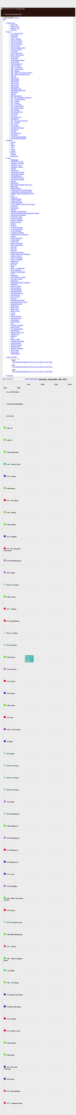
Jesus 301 (14, 250)
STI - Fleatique (15, 122)
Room (9, 32)
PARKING (14, 284)
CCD (12, 195)
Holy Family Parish (20, 8)
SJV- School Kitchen (17, 106)
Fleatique (13, 225)
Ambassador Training (17, 172)
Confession (14, 206)
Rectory (13, 153)
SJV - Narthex (15, 103)
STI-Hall (13, 131)
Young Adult (15, 350)
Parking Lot (14, 156)
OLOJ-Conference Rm (18, 48)
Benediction (14, 183)
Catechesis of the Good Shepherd (21, 190)
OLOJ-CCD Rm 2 (16, 42)
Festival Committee (17, 220)
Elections (13, 209)
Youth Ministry (15, 354)
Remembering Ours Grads (19, 302)
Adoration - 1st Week (17, 163)
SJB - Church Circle (17, 69)
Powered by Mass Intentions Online (13, 14)
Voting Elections (16, 343)
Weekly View (11, 23)
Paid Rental (14, 281)
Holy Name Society (17, 245)
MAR (20, 362)
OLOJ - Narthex (16, 39)
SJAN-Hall (14, 58)
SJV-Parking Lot (16, 117)
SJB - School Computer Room (20, 74)
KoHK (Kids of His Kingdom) (20, 254)
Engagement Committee (18, 215)
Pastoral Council (16, 286)
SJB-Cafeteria (15, 80)
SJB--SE (13, 76)
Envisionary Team (16, 217)
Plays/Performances (17, 293)
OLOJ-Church (15, 46)
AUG (37, 362)
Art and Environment (17, 179)
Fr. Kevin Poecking (17, 229)
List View (14, 30)
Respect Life (15, 306)
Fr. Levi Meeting (16, 231)
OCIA (13, 274)
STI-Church (14, 129)
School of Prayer (16, 316)
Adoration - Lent (16, 165)
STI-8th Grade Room (17, 128)
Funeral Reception (16, 238)
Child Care (14, 197)
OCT (44, 362)
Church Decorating (17, 202)
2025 (18, 359)
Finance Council (16, 222)
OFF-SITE (14, 37)
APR (23, 362)
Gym (12, 147)
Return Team (15, 307)
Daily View (14, 24)
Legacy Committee (17, 259)
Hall (12, 144)
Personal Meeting (16, 290)
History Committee (17, 243)
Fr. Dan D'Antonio (16, 227)
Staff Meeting (15, 330)
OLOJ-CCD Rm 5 (16, 44)
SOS (12, 323)
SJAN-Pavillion (16, 65)
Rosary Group (15, 311)
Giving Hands (15, 240)
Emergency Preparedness (18, 211)
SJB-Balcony (15, 78)
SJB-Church (14, 81)
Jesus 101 (14, 247)
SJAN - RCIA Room (17, 55)
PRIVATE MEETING (18, 300)
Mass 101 (14, 265)
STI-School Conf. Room (18, 137)
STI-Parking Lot (16, 133)
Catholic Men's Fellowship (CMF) (21, 192)
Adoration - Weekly (17, 167)
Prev (4, 379)
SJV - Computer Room (18, 99)
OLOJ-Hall (14, 51)
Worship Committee (17, 348)
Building (9, 140)
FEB (16, 362)
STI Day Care (15, 334)
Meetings (17, 17)
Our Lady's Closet (16, 279)
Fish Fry (13, 224)
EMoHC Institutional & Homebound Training (25, 213)
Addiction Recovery (17, 161)
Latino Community (17, 257)
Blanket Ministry (16, 188)
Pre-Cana (14, 298)
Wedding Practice (16, 345)
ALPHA (13, 169)
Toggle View (33, 379)
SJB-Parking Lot (16, 89)
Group (9, 158)
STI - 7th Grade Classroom (19, 121)
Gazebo (13, 151)
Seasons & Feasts (16, 318)
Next (27, 379)
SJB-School (14, 92)
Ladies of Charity (16, 256)
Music (13, 266)
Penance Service (16, 288)
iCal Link (10, 375)
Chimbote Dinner (16, 199)
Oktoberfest (14, 275)
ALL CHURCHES (17, 33)
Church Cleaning (16, 201)
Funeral (13, 236)
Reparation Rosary (16, 304)
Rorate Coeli (15, 309)
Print (4, 19)
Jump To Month (12, 357)
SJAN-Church (15, 57)
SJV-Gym (14, 115)
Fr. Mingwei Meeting (17, 233)
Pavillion (13, 154)
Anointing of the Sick (17, 177)
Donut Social (15, 208)
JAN (13, 362)
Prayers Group (15, 297)
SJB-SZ (13, 94)
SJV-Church (14, 113)
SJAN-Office (15, 62)
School (13, 145)
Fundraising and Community (20, 234)
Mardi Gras (14, 263)
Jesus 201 (14, 249)
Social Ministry (15, 322)
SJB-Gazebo (15, 85)
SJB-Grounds (15, 87)
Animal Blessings (16, 176)
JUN (30, 362)
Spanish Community (17, 325)
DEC (51, 362)
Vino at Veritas (15, 339)
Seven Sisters (15, 320)
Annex (13, 149)
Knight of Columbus (17, 252)
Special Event (15, 327)
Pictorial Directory (16, 291)
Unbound (14, 336)
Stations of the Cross (17, 332)
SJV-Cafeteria (15, 110)
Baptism (13, 181)
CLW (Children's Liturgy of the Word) (23, 204)
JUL (34, 362)
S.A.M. (13, 313)
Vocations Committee (17, 341)
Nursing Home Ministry (18, 272)
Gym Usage (14, 241)
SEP (40, 362)
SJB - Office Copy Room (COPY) (21, 73)
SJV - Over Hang (16, 105)
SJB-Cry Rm (15, 83)
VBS (12, 338)
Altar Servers (15, 170)
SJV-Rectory (15, 119)
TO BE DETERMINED (18, 138)
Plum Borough (15, 295)
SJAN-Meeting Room (17, 60)
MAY (27, 362)
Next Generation (16, 270)
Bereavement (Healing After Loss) (21, 185)
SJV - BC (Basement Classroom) (21, 97)
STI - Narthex (15, 126)
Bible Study (14, 186)
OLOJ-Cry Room (16, 49)
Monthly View (15, 28)
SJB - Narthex (15, 71)
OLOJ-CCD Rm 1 (16, 41)
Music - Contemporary (18, 268)
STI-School (14, 135)
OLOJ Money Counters (18, 277)
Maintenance (15, 261)
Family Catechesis (16, 218)
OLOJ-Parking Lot (17, 53)
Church (13, 142)
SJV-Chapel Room (16, 112)
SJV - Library (15, 101)
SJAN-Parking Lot (16, 64)
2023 (12, 359)
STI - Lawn (14, 124)
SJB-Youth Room (16, 96)
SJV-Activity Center (17, 108)
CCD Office (14, 35)
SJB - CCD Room (16, 67)
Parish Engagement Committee (20, 282)
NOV (47, 362)
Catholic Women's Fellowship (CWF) (22, 193)
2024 (15, 359)
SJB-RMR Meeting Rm (18, 90)
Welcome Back (15, 346)
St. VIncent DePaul (17, 329)
